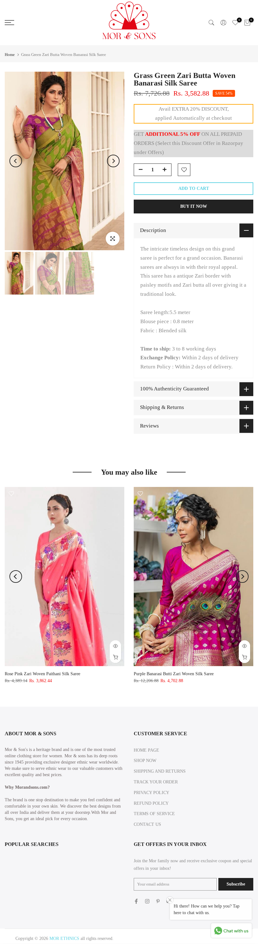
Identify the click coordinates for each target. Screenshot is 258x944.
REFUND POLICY (151, 803)
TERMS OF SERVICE (154, 813)
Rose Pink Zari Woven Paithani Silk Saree (42, 673)
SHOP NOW (145, 760)
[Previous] (15, 161)
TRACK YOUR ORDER (156, 782)
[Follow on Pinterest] (158, 901)
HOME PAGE (146, 750)
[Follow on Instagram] (147, 901)
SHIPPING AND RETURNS (160, 771)
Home (10, 54)
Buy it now (193, 206)
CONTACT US (147, 824)
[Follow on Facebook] (136, 901)
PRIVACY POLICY (151, 792)
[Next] (113, 161)
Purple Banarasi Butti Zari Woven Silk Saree (174, 673)
